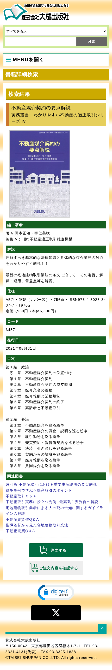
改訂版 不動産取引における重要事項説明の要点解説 (51, 484)
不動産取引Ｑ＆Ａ (21, 496)
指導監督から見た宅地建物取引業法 (37, 525)
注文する (58, 550)
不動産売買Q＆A (20, 531)
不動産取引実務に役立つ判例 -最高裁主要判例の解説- (53, 502)
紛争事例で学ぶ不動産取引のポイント (39, 490)
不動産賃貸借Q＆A (22, 519)
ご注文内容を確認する (58, 568)
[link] (56, 592)
